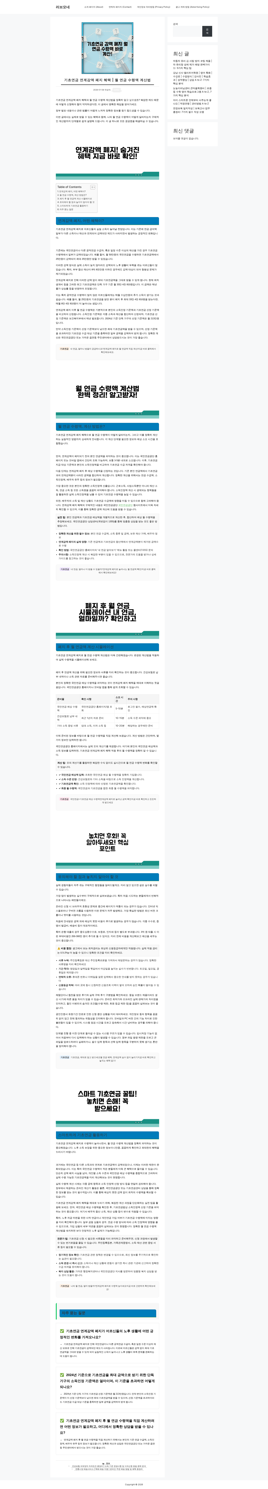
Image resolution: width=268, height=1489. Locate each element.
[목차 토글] (91, 187)
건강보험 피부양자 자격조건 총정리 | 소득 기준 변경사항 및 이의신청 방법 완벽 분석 (109, 1466)
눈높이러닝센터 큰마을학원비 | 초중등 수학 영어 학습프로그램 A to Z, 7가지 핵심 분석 (192, 92)
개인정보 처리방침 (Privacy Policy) (153, 7)
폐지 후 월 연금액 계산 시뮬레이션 (76, 198)
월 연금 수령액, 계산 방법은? (73, 195)
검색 (175, 24)
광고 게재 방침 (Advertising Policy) (192, 7)
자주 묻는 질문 (66, 209)
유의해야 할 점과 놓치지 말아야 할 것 (77, 202)
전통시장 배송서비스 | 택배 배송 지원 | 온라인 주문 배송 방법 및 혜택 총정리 (109, 1469)
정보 (108, 1463)
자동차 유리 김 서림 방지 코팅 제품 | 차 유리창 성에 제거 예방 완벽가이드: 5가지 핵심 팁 (192, 64)
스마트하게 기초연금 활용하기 (74, 205)
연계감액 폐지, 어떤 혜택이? (72, 191)
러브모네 (63, 7)
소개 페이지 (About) (93, 7)
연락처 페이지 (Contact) (120, 7)
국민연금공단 (125, 505)
